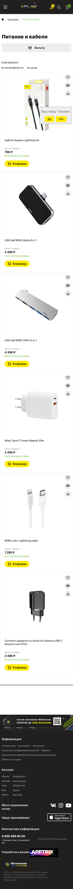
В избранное (68, 77)
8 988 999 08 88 (13, 836)
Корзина (67, 7)
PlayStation (19, 776)
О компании (8, 745)
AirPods (6, 781)
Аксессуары (13, 19)
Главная (3, 19)
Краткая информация (68, 85)
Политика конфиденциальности (20, 750)
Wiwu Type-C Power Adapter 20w (24, 440)
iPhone (6, 776)
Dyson (16, 790)
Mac (4, 790)
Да (49, 119)
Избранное (51, 7)
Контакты (38, 745)
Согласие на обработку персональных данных (29, 754)
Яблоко (28, 7)
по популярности (12, 68)
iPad (4, 785)
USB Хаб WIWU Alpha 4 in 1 (20, 240)
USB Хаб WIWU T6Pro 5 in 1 (21, 340)
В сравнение (68, 93)
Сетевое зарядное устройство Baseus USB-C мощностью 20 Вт (33, 642)
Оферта (45, 750)
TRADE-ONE (19, 785)
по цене (32, 68)
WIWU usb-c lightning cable (21, 540)
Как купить (24, 745)
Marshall (17, 794)
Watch (5, 794)
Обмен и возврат (11, 759)
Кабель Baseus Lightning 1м (22, 140)
